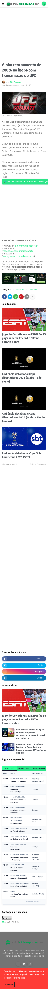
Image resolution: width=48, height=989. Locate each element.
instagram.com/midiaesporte (18, 256)
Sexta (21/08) (9, 768)
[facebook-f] (18, 964)
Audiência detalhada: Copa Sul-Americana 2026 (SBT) (21, 455)
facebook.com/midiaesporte (18, 251)
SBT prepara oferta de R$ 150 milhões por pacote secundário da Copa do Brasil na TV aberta (30, 733)
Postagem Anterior (10, 464)
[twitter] (24, 964)
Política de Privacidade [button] (14, 978)
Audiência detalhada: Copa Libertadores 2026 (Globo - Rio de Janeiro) (23, 417)
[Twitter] (10, 296)
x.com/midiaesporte (26, 245)
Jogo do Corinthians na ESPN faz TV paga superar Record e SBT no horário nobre (24, 338)
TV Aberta (32, 289)
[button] (3, 4)
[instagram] (30, 964)
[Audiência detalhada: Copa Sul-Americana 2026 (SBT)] (24, 438)
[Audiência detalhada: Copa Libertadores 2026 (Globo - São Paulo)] (24, 359)
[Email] (26, 296)
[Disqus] (24, 497)
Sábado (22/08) (23, 768)
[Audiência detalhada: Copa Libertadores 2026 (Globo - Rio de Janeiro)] (24, 398)
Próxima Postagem (37, 464)
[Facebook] (4, 296)
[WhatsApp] (15, 296)
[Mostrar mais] (32, 296)
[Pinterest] (21, 296)
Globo (24, 289)
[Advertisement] (24, 36)
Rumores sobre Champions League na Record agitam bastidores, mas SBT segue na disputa (31, 748)
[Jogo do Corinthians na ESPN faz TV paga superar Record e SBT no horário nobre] (24, 319)
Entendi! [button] (9, 984)
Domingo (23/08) (39, 768)
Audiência (17, 289)
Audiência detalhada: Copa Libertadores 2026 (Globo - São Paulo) (22, 377)
